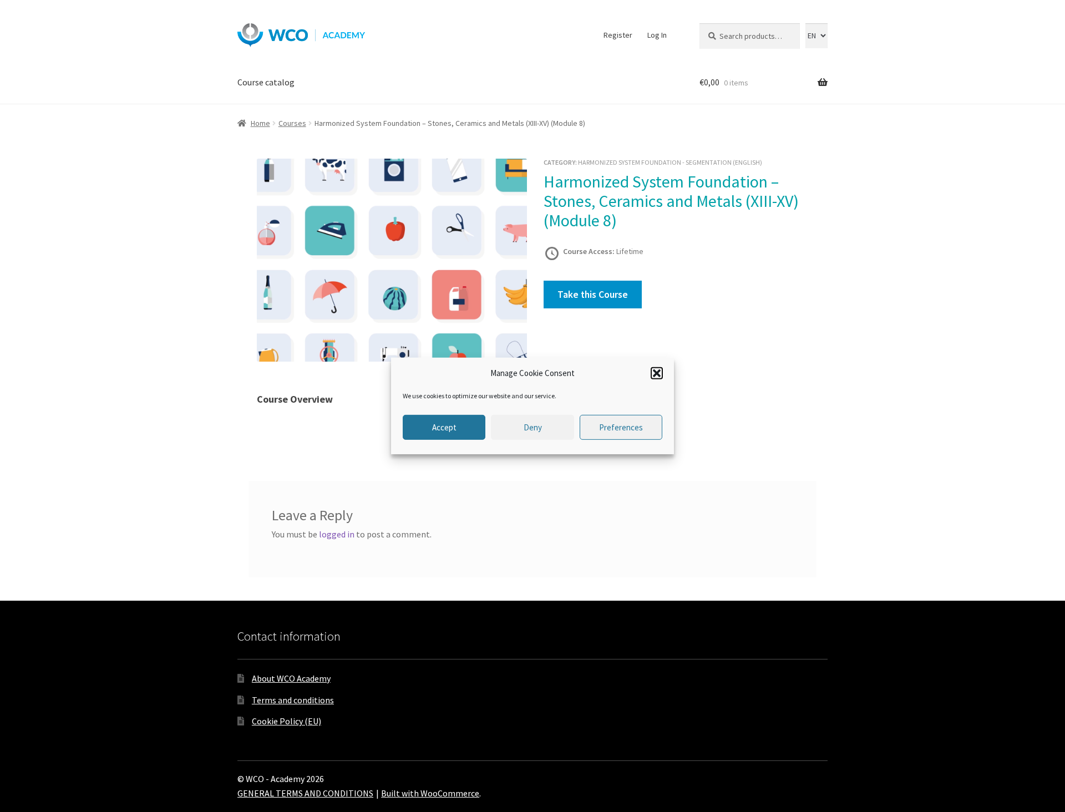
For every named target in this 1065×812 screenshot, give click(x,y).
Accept (444, 427)
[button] (656, 373)
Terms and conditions (293, 700)
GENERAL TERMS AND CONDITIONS (305, 793)
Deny (533, 427)
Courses (292, 123)
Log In (657, 35)
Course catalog (266, 82)
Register (618, 35)
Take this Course (592, 294)
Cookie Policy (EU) (286, 721)
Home (260, 123)
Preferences (621, 427)
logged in (336, 534)
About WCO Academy (291, 678)
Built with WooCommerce (430, 793)
